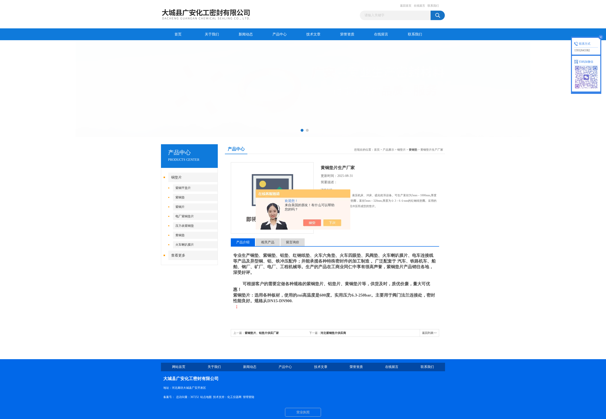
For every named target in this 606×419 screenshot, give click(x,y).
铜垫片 (176, 177)
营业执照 (303, 412)
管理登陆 (248, 397)
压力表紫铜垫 (184, 225)
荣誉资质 (347, 34)
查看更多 (178, 255)
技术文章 (313, 34)
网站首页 (178, 367)
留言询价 (292, 242)
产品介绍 (243, 242)
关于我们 (212, 34)
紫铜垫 (180, 197)
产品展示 (388, 149)
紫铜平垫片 (183, 188)
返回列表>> (429, 333)
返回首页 (405, 5)
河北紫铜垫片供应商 (333, 333)
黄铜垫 (180, 235)
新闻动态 (246, 34)
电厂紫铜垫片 (184, 216)
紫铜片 (180, 207)
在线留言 (419, 5)
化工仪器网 (234, 397)
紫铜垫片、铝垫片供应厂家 (262, 333)
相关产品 (267, 242)
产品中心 (279, 34)
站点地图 (206, 397)
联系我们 (433, 5)
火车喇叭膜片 (184, 244)
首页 (178, 34)
